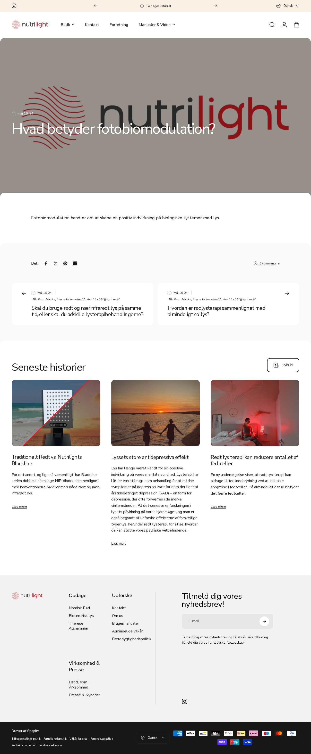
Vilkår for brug (78, 739)
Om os (117, 615)
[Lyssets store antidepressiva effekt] (155, 413)
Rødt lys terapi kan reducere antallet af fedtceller (254, 460)
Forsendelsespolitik (101, 739)
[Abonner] (264, 621)
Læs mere (19, 506)
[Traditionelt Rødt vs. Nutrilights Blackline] (56, 413)
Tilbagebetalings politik (26, 739)
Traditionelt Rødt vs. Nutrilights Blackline (47, 460)
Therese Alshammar (78, 626)
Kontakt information (24, 745)
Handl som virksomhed (78, 684)
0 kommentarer (269, 263)
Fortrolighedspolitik (55, 739)
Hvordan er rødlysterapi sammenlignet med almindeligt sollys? (216, 311)
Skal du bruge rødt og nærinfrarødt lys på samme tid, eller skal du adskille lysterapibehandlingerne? (87, 311)
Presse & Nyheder (84, 695)
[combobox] (287, 6)
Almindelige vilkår (127, 631)
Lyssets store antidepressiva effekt (150, 457)
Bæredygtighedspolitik (131, 639)
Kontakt (119, 608)
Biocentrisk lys (81, 615)
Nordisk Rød (79, 608)
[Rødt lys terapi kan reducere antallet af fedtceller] (255, 413)
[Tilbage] (95, 6)
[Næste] (215, 6)
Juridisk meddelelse (50, 745)
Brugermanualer (125, 623)
